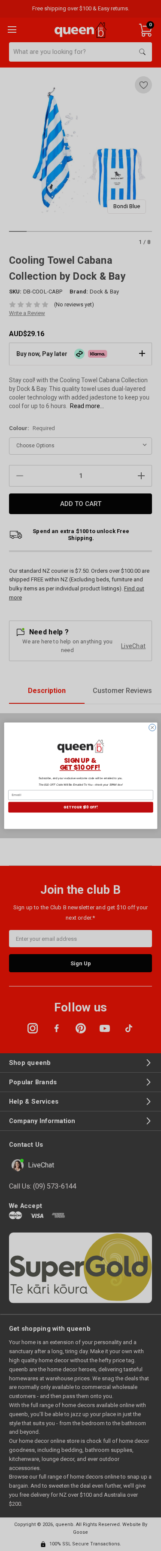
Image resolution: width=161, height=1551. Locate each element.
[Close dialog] (152, 727)
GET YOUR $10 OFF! (81, 807)
